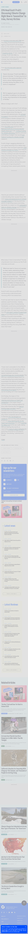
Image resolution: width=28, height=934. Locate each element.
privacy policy (5, 930)
